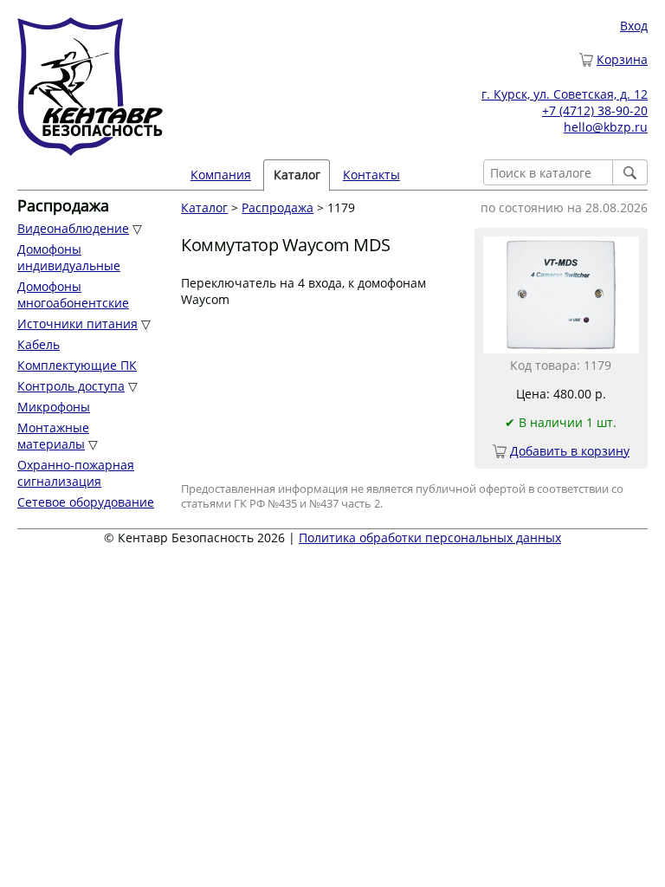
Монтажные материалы (53, 435)
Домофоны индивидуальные (68, 257)
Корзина (622, 59)
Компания (220, 174)
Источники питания (77, 323)
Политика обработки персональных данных (430, 537)
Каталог (204, 207)
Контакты (371, 174)
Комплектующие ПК (77, 365)
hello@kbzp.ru (606, 127)
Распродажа (277, 207)
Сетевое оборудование (85, 502)
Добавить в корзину (569, 451)
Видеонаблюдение (73, 228)
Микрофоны (53, 406)
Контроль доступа (71, 386)
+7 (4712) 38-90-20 (595, 110)
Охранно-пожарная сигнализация (75, 472)
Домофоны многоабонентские (73, 294)
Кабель (38, 344)
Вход (634, 25)
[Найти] (630, 172)
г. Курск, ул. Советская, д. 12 (564, 94)
